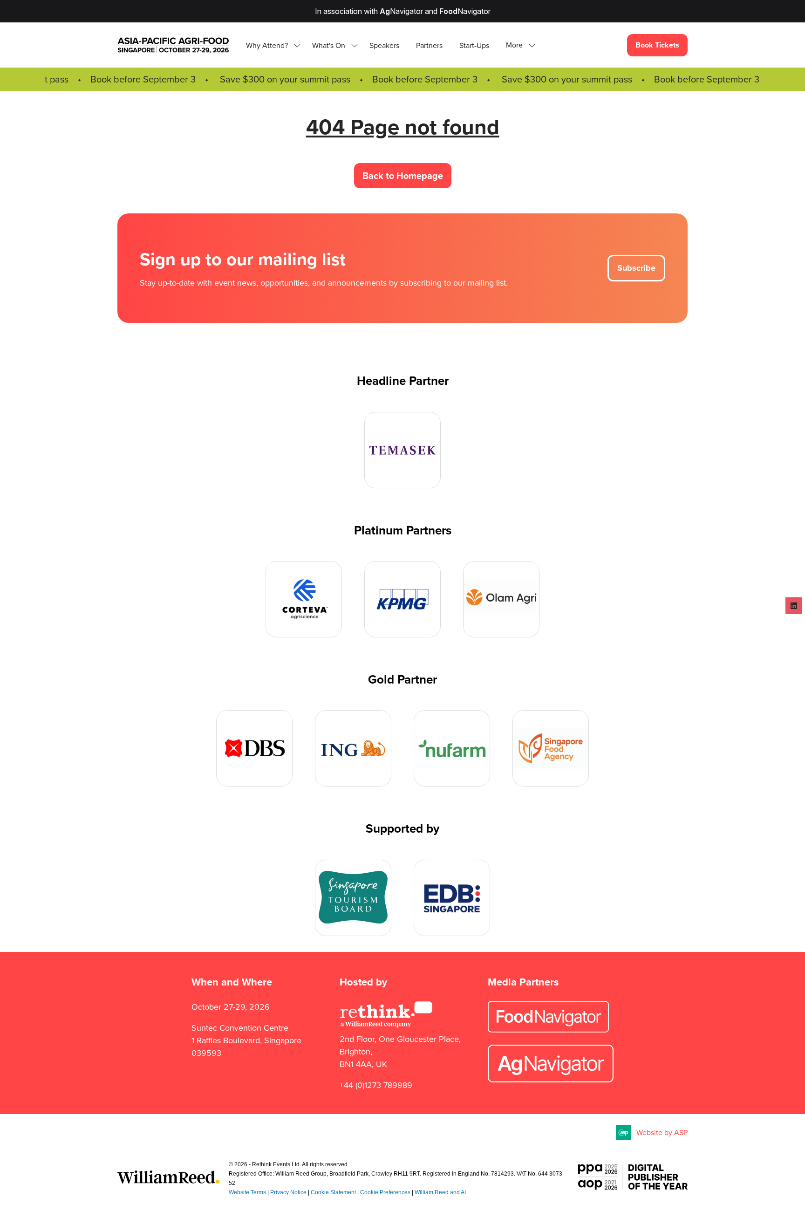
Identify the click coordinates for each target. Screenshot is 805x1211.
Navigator (401, 11)
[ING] (353, 748)
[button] (518, 45)
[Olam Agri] (501, 599)
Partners (429, 45)
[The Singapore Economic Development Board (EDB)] (452, 898)
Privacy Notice (288, 1192)
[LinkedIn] (793, 605)
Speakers (384, 45)
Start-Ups (474, 45)
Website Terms (247, 1192)
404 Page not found (402, 127)
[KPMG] (402, 599)
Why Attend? (267, 45)
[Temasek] (402, 450)
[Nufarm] (452, 748)
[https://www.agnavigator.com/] (551, 1080)
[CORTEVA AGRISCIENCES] (303, 599)
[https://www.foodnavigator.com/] (548, 1030)
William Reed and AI (440, 1192)
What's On (328, 45)
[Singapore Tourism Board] (353, 898)
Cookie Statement (333, 1192)
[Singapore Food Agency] (550, 748)
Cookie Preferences (385, 1192)
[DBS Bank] (254, 748)
